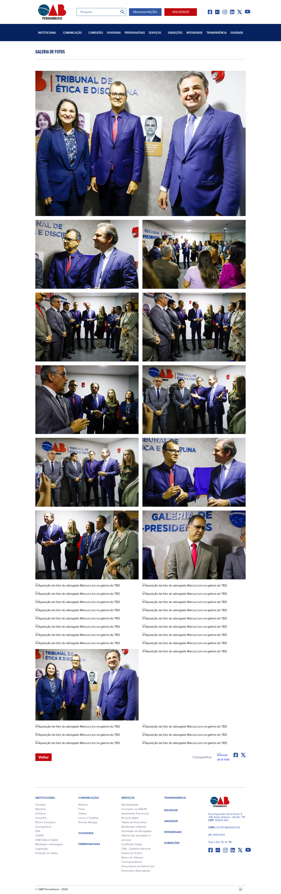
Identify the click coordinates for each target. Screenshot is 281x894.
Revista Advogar (88, 822)
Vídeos (82, 814)
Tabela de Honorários (134, 822)
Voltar (43, 757)
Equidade (237, 32)
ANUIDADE (180, 11)
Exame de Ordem (131, 853)
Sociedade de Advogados (136, 831)
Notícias (83, 805)
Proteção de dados (46, 853)
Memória (40, 809)
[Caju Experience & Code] (242, 889)
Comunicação (72, 32)
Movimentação (129, 805)
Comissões (96, 32)
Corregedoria (43, 827)
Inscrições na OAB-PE (134, 809)
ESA (37, 831)
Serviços (155, 32)
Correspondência (131, 862)
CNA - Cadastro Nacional (135, 849)
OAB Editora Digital (46, 840)
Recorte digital (129, 818)
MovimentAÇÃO (145, 11)
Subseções (175, 32)
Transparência (216, 32)
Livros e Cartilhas (88, 818)
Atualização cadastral (133, 827)
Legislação (41, 849)
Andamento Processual (135, 814)
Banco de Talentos (132, 858)
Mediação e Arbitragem (49, 844)
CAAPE (39, 836)
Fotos (81, 809)
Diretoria (40, 814)
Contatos (40, 805)
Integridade (194, 32)
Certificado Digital (131, 844)
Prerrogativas (135, 32)
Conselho (41, 818)
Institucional (47, 32)
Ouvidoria (114, 32)
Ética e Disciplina (45, 822)
